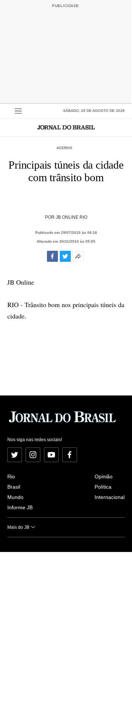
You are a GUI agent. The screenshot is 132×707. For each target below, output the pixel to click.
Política (103, 487)
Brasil (13, 487)
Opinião (104, 476)
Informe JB (20, 507)
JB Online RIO (71, 217)
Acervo (64, 148)
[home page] (66, 127)
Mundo (15, 497)
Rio (11, 476)
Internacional (110, 497)
